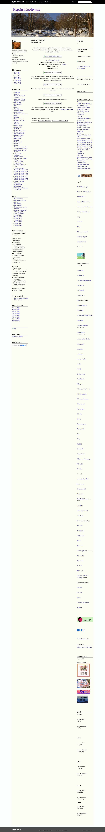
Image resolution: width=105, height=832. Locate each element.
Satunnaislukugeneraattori (84, 157)
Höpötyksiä (17, 102)
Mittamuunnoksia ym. (83, 129)
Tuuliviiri (79, 444)
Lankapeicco (80, 344)
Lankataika (80, 349)
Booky (78, 597)
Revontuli (52, 60)
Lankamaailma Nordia (83, 339)
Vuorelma (79, 469)
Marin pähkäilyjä (81, 125)
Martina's (79, 521)
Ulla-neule (80, 247)
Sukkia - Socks (18, 156)
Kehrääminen (18, 109)
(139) (17, 80)
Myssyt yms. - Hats (19, 130)
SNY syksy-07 (18, 153)
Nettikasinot (33, 2)
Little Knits (80, 516)
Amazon (79, 592)
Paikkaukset (17, 142)
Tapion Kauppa (81, 424)
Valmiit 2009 (18, 220)
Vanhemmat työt (19, 181)
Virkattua (17, 183)
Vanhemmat (15, 320)
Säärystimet (17, 160)
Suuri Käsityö (81, 161)
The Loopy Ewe (81, 550)
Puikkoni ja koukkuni (20, 210)
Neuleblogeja (18, 205)
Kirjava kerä (80, 290)
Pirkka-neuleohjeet (82, 232)
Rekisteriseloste (52, 830)
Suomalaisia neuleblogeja (84, 159)
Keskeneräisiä (18, 110)
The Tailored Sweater (20, 165)
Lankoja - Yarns (18, 119)
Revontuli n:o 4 (37, 43)
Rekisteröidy (48, 2)
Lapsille (16, 124)
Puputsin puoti (81, 409)
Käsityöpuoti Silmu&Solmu (84, 315)
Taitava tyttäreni (18, 161)
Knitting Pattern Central (83, 212)
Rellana (79, 541)
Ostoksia (16, 140)
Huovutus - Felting (19, 99)
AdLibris (79, 587)
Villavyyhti (80, 464)
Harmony (64, 64)
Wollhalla (79, 566)
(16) (17, 74)
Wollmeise (80, 570)
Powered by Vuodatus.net (87, 830)
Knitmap (79, 116)
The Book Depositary (83, 602)
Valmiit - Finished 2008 (21, 171)
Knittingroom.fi (81, 295)
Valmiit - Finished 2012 (21, 178)
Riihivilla (79, 414)
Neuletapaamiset (19, 133)
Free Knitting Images (83, 111)
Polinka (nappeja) (82, 394)
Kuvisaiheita (80, 120)
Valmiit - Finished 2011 (21, 176)
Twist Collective (81, 242)
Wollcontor (80, 561)
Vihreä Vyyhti (80, 454)
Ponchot (16, 143)
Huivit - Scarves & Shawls (44, 120)
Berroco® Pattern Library (84, 192)
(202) (17, 82)
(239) (17, 83)
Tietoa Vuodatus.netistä (43, 830)
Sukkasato (17, 155)
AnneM (57, 60)
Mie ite (16, 202)
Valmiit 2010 (18, 222)
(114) (17, 79)
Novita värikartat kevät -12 (84, 146)
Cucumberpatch (81, 489)
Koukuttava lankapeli (83, 118)
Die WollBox (80, 556)
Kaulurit (16, 107)
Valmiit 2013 (18, 225)
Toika (78, 439)
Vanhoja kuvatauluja (83, 164)
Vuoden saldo (18, 184)
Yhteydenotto (64, 830)
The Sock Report (82, 237)
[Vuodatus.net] (16, 829)
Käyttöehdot (58, 830)
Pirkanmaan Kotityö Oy (83, 389)
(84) (17, 77)
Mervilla (79, 369)
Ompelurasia (80, 379)
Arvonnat (17, 92)
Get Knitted (80, 494)
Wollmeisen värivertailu (83, 168)
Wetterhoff (80, 449)
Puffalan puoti (81, 404)
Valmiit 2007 (18, 217)
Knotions (79, 222)
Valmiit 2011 (17, 215)
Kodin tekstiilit (18, 112)
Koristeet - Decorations (21, 114)
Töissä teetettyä (19, 168)
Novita (79, 133)
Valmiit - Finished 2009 (21, 173)
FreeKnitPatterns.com (83, 202)
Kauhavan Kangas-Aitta (84, 280)
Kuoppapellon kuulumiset (84, 122)
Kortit (15, 115)
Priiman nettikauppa (82, 399)
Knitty (78, 217)
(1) (16, 72)
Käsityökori (80, 310)
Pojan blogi (80, 155)
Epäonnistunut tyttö (82, 105)
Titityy (78, 434)
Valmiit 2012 (18, 223)
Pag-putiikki (80, 153)
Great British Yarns (82, 499)
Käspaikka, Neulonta (83, 124)
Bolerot (16, 94)
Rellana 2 (79, 546)
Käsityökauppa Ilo (82, 305)
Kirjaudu (74, 2)
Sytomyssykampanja (20, 158)
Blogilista (79, 102)
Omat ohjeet (17, 138)
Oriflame (79, 151)
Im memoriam (18, 104)
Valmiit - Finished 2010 (21, 174)
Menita (79, 364)
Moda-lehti (80, 131)
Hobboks (79, 607)
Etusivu (27, 2)
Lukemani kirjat (18, 199)
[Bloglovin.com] (19, 345)
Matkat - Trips (18, 127)
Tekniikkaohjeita (19, 213)
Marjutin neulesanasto (83, 127)
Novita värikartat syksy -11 (84, 144)
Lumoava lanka (81, 359)
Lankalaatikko (81, 332)
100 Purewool (81, 536)
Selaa (41, 2)
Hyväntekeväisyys (19, 100)
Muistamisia (17, 203)
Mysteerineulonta (19, 132)
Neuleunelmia (81, 374)
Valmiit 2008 (18, 218)
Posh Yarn (80, 531)
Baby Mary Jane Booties (65, 109)
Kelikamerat (80, 113)
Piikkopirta (80, 384)
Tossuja (16, 166)
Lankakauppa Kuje (82, 325)
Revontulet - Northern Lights (60, 120)
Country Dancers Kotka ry (84, 103)
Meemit (16, 128)
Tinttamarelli (80, 429)
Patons (79, 227)
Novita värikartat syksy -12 (84, 148)
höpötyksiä (17, 186)
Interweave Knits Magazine (85, 207)
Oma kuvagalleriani (82, 149)
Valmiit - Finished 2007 (21, 170)
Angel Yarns (80, 484)
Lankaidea (80, 320)
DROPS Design (81, 197)
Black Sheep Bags (82, 187)
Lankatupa (80, 354)
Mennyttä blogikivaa (20, 200)
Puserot (16, 145)
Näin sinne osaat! (83, 511)
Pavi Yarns (80, 525)
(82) (17, 75)
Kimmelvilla (80, 285)
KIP (15, 105)
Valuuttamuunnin (82, 166)
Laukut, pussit (18, 125)
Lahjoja (16, 117)
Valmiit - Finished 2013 (21, 179)
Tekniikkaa (17, 163)
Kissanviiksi (80, 114)
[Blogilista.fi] (17, 336)
